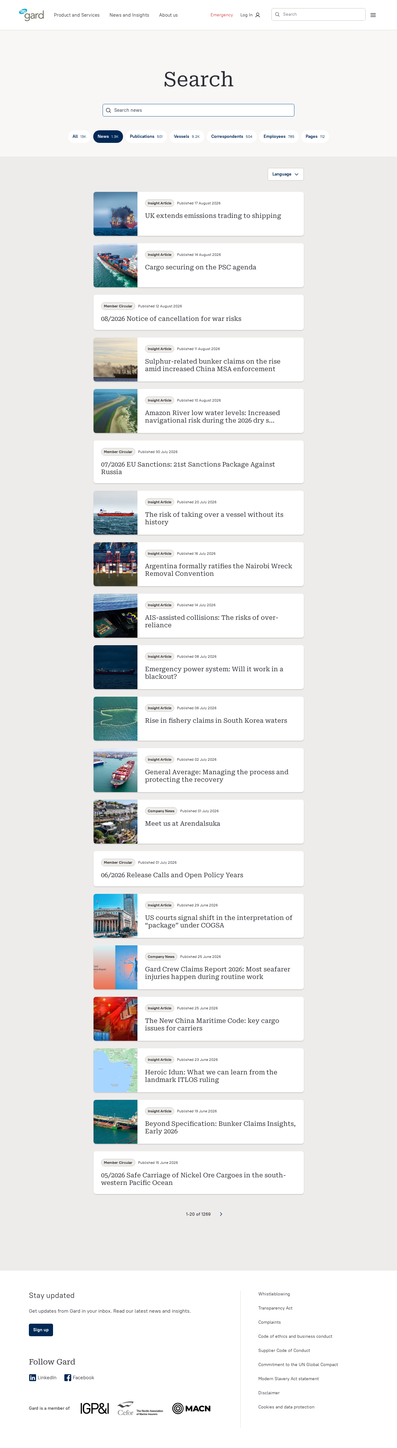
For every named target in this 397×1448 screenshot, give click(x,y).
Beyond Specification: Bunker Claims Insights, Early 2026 (220, 1127)
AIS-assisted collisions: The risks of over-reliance (211, 621)
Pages (315, 136)
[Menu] (373, 15)
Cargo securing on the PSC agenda (200, 267)
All (79, 136)
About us (168, 15)
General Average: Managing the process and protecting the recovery (216, 775)
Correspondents (231, 136)
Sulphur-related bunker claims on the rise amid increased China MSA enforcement (213, 365)
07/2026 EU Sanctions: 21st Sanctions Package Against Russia (188, 468)
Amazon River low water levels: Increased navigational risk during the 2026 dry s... (212, 416)
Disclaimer (269, 1393)
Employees (279, 136)
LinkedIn (47, 1377)
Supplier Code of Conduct (284, 1350)
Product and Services (76, 15)
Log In (246, 15)
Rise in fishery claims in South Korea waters (216, 720)
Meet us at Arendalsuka (182, 823)
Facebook (83, 1377)
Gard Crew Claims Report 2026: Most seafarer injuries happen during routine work (217, 973)
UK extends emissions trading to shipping (213, 215)
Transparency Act (275, 1308)
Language (282, 174)
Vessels (187, 136)
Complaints (269, 1322)
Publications (146, 136)
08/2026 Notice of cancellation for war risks (171, 318)
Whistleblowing (274, 1294)
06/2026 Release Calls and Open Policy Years (172, 875)
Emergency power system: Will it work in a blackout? (214, 672)
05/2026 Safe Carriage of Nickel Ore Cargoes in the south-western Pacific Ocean (193, 1178)
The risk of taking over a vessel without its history (214, 518)
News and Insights (129, 15)
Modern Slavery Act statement (288, 1378)
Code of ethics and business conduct (295, 1336)
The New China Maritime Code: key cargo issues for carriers (212, 1024)
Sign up (41, 1329)
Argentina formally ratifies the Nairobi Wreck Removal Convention (218, 569)
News (108, 136)
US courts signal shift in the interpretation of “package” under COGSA (218, 921)
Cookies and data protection (286, 1407)
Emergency (222, 15)
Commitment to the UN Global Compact (298, 1364)
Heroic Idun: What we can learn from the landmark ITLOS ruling (211, 1075)
